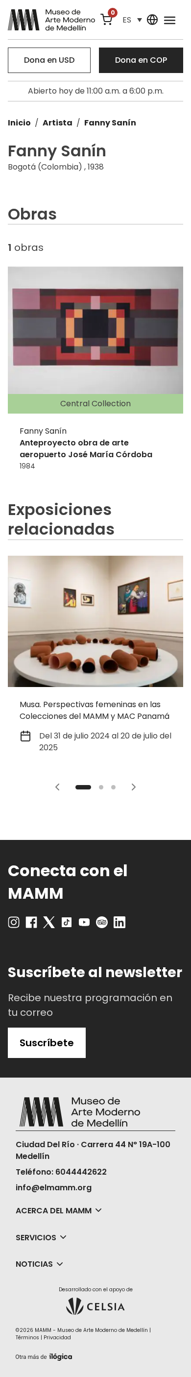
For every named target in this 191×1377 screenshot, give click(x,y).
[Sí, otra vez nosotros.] (45, 1355)
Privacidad (57, 1337)
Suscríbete (47, 1043)
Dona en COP (141, 60)
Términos (27, 1337)
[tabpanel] (95, 661)
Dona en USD (49, 60)
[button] (132, 19)
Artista (57, 122)
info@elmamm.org (54, 1187)
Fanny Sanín (110, 122)
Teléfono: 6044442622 (61, 1172)
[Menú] (169, 19)
